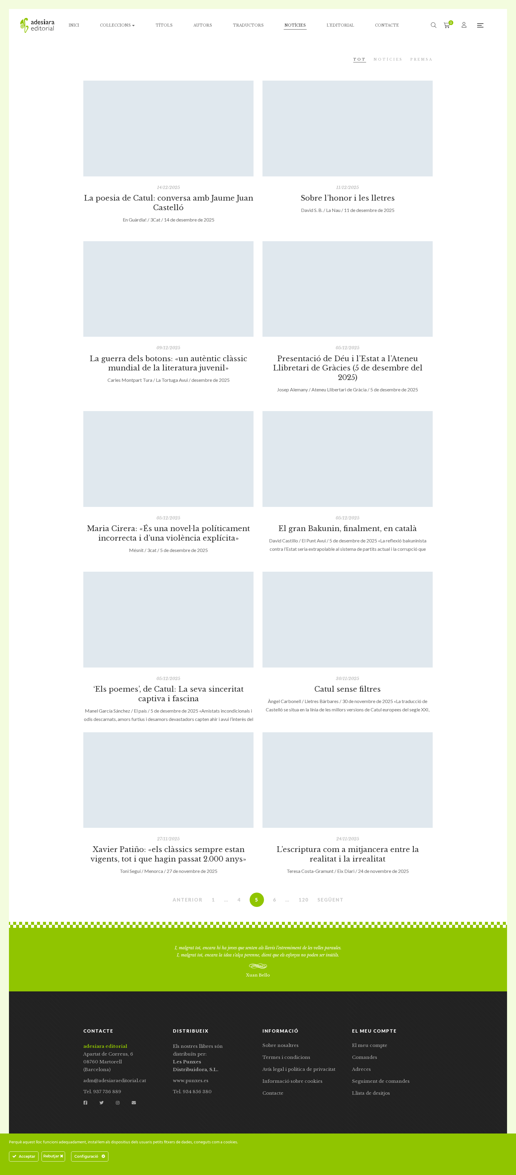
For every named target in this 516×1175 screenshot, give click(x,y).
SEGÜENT (330, 899)
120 (303, 899)
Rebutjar (51, 1156)
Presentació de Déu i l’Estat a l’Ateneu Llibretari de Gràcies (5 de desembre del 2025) (348, 368)
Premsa (421, 59)
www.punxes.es (190, 1080)
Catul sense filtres (347, 689)
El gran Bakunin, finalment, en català (347, 528)
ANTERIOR (188, 899)
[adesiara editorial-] (37, 25)
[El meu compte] (465, 25)
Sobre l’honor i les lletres (348, 198)
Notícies (388, 59)
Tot (359, 59)
